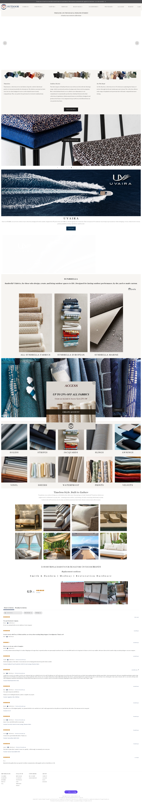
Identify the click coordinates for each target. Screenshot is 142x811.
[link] (71, 426)
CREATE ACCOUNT (71, 412)
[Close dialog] (94, 382)
